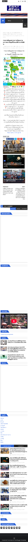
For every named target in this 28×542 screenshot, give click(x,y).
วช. (10, 32)
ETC (2, 516)
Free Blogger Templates (20, 540)
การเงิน (2, 431)
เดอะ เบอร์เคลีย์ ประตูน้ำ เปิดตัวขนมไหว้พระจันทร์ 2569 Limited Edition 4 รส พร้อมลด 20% (14, 164)
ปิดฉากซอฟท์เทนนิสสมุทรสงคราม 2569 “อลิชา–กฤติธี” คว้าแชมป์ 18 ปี (14, 180)
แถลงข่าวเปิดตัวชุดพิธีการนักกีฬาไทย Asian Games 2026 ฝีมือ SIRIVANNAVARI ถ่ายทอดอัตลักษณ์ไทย (18, 498)
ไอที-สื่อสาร (3, 427)
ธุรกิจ (2, 420)
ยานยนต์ (3, 425)
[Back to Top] (14, 538)
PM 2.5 (12, 34)
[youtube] (19, 1)
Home (4, 32)
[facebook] (21, 1)
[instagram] (25, 1)
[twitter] (23, 1)
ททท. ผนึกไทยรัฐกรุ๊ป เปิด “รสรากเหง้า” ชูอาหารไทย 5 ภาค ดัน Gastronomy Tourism (18, 474)
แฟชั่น (2, 436)
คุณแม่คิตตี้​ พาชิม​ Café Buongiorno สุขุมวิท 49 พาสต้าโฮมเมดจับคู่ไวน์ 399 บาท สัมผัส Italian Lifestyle (18, 482)
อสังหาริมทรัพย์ (4, 423)
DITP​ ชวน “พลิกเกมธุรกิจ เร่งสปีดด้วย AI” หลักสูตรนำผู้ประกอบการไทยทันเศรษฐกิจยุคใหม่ (18, 489)
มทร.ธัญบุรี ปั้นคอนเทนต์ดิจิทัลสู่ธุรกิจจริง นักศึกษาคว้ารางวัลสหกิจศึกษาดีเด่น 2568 (17, 341)
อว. (21, 32)
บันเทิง (2, 429)
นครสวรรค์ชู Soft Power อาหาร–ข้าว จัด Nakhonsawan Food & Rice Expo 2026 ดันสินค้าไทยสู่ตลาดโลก (13, 150)
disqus (18, 208)
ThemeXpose (10, 540)
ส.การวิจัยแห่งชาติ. (16, 32)
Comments (21, 446)
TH (15, 34)
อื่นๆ (2, 440)
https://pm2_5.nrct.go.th (14, 132)
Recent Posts (7, 446)
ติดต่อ (2, 442)
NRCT (8, 34)
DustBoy (5, 34)
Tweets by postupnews (7, 334)
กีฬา (2, 433)
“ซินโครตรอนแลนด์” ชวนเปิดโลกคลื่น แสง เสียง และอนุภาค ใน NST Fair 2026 (18, 506)
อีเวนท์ (2, 422)
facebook (24, 208)
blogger (13, 208)
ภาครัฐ (7, 32)
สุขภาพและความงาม (6, 435)
